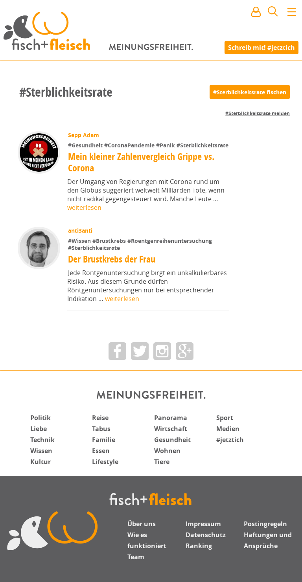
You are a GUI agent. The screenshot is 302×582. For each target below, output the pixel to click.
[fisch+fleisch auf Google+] (184, 351)
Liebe (38, 428)
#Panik (166, 145)
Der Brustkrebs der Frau (111, 259)
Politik (40, 417)
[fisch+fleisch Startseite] (151, 31)
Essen (101, 450)
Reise (100, 417)
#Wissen (80, 240)
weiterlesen (84, 207)
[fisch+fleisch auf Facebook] (117, 351)
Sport (224, 417)
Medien (227, 428)
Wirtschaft (170, 428)
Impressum (203, 524)
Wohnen (167, 450)
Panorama (170, 417)
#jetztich (230, 439)
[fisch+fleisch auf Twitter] (140, 351)
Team (135, 557)
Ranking (199, 546)
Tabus (101, 428)
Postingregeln (265, 524)
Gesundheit (172, 439)
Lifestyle (105, 461)
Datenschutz (206, 535)
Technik (42, 439)
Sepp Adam (83, 135)
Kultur (40, 461)
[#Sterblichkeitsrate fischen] (250, 92)
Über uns (141, 524)
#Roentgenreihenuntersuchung (169, 240)
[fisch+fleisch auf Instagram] (162, 351)
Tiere (161, 461)
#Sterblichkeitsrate (202, 145)
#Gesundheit (86, 145)
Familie (103, 439)
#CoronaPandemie (130, 145)
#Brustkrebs (109, 240)
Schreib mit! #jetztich (261, 47)
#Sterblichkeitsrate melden (257, 113)
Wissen (41, 450)
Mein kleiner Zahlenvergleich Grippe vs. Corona (141, 162)
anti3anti (80, 230)
